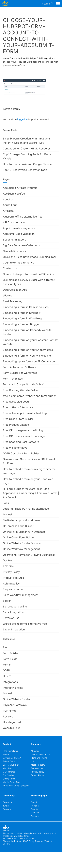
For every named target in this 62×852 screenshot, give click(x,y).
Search (46, 3)
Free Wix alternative (15, 447)
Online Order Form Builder (19, 537)
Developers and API (12, 758)
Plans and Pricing (39, 758)
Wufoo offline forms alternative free (25, 623)
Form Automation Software (19, 367)
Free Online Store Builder (18, 418)
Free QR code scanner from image (24, 436)
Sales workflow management (20, 594)
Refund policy (11, 583)
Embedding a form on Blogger (21, 324)
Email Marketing (12, 301)
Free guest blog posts (16, 401)
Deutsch (35, 812)
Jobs (6, 503)
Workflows (7, 768)
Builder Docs (9, 761)
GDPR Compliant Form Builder (21, 453)
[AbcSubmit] (5, 3)
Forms (7, 664)
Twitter (6, 805)
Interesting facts (13, 687)
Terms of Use (11, 617)
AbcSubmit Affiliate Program (20, 187)
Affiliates (8, 210)
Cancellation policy (14, 251)
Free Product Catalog (16, 424)
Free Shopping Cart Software (21, 441)
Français (35, 816)
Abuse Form (10, 205)
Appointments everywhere (19, 228)
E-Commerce (9, 771)
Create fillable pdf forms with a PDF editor (28, 274)
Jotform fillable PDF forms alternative (26, 508)
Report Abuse (37, 775)
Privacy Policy (11, 571)
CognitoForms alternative (18, 262)
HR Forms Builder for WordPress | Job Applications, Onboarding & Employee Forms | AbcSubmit (31, 493)
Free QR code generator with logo (24, 430)
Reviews (8, 716)
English (34, 802)
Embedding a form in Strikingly (22, 312)
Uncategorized (12, 722)
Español (34, 809)
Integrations (10, 681)
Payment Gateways (15, 704)
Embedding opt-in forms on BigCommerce (29, 361)
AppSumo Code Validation (19, 233)
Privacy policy (37, 771)
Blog (5, 647)
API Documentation (15, 222)
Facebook (7, 802)
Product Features (13, 577)
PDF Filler (8, 566)
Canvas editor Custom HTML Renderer (26, 148)
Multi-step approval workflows (21, 520)
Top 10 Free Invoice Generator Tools (25, 169)
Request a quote (13, 589)
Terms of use (37, 768)
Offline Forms (9, 778)
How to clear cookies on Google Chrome (27, 164)
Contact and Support (41, 754)
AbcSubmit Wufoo (14, 193)
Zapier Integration (14, 629)
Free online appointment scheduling (25, 413)
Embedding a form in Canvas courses (25, 307)
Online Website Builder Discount (22, 543)
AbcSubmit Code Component (16, 785)
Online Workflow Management (21, 549)
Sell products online (15, 606)
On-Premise (8, 775)
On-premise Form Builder (18, 526)
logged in (22, 119)
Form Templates (13, 378)
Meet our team (38, 765)
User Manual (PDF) (11, 765)
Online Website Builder (16, 699)
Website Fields (11, 727)
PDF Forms (9, 710)
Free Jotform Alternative (18, 407)
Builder (6, 754)
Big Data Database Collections (21, 245)
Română (35, 805)
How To (7, 676)
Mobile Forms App (11, 782)
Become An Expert (14, 239)
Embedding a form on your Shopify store (28, 349)
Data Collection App (15, 289)
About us (8, 199)
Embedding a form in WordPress (22, 318)
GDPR (6, 670)
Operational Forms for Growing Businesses (29, 554)
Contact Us (10, 268)
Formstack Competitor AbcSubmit (24, 384)
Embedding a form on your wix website (27, 355)
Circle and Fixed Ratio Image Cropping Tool (29, 256)
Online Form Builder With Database (24, 531)
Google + (7, 809)
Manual (7, 514)
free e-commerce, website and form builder (29, 395)
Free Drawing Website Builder (21, 390)
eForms (7, 295)
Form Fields (10, 658)
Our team (8, 560)
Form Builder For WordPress (20, 372)
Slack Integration (13, 612)
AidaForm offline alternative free (22, 216)
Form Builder (10, 653)
